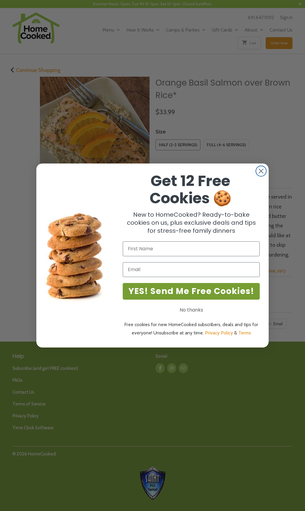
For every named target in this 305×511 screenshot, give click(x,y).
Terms (244, 333)
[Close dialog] (261, 171)
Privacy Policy (219, 333)
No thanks (191, 309)
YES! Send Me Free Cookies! (191, 291)
